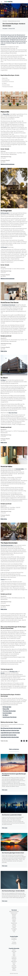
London (14, 960)
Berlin (14, 950)
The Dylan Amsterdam (7, 86)
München (14, 951)
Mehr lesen (4, 789)
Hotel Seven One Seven (8, 81)
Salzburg (14, 967)
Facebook (14, 939)
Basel (14, 968)
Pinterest (14, 943)
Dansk (14, 927)
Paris (14, 954)
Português (14, 928)
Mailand (14, 970)
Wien (14, 952)
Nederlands (14, 923)
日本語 (14, 930)
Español (14, 917)
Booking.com (13, 671)
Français (14, 918)
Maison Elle (5, 78)
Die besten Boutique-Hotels (14, 21)
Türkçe (14, 924)
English (14, 915)
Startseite (5, 21)
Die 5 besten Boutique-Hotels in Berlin (13, 891)
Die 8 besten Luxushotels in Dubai (11, 815)
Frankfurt (14, 957)
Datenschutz (14, 913)
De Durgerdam (5, 80)
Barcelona (14, 961)
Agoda (2, 673)
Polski (14, 921)
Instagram (14, 938)
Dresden (14, 965)
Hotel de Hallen (6, 85)
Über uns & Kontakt (14, 911)
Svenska (14, 926)
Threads (14, 942)
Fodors (3, 579)
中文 (14, 931)
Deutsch (14, 914)
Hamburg (14, 958)
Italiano (14, 920)
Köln (14, 964)
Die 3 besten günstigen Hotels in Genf (13, 853)
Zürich (14, 963)
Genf (14, 955)
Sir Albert (4, 83)
